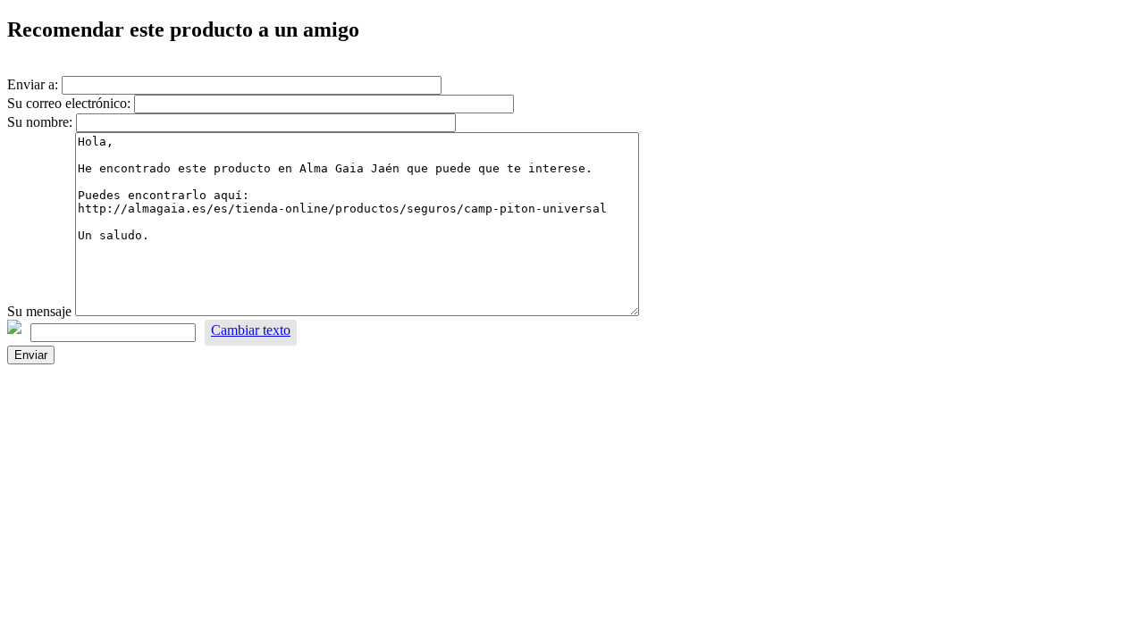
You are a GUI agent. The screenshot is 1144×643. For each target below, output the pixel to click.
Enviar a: (32, 84)
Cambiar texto (250, 330)
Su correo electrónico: (68, 103)
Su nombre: (39, 121)
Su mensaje (39, 311)
